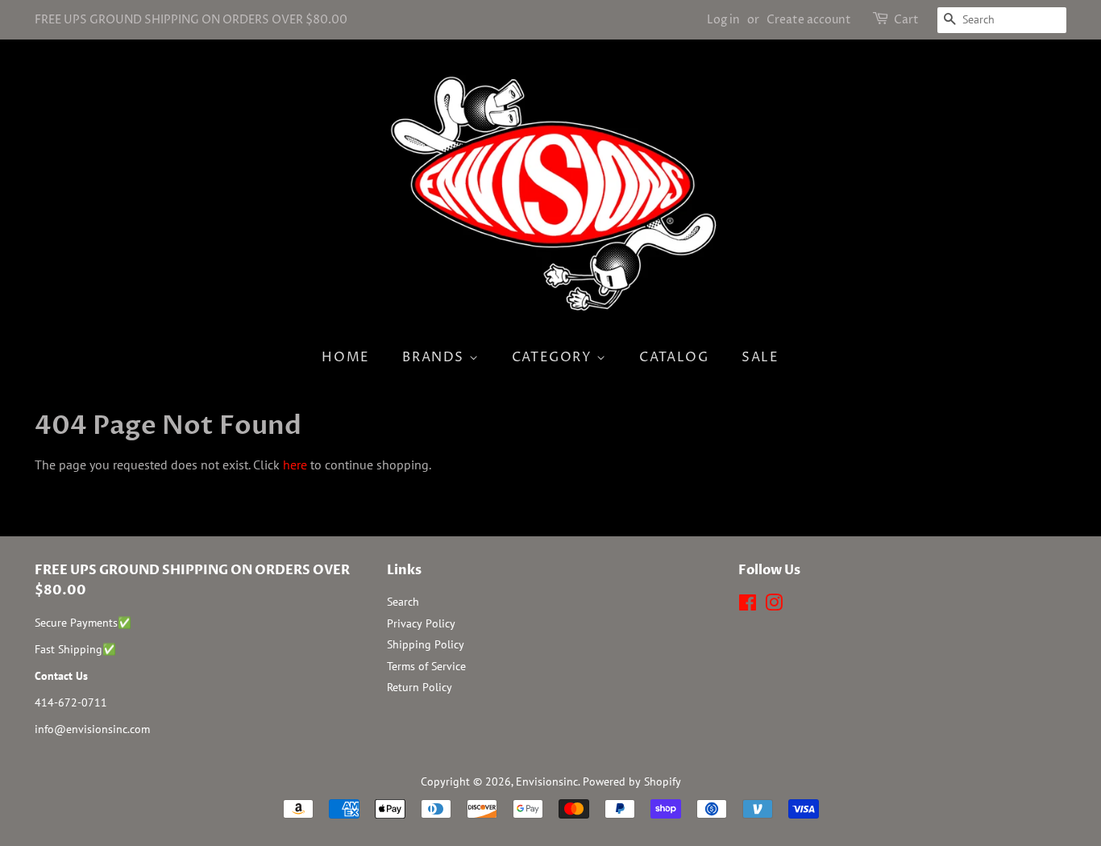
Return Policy (419, 687)
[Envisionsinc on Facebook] (747, 605)
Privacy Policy (421, 623)
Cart (906, 19)
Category (554, 357)
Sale (760, 357)
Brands (435, 357)
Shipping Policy (425, 644)
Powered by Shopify (632, 781)
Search (403, 601)
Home (345, 357)
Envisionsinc (547, 781)
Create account (809, 19)
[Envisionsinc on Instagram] (774, 605)
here (295, 464)
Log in (723, 19)
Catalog (673, 357)
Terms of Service (426, 666)
